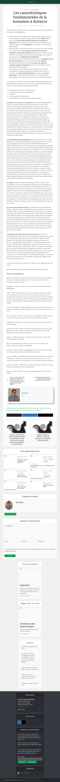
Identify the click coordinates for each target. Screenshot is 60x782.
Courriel (24, 541)
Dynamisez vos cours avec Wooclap (22, 476)
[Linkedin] (19, 722)
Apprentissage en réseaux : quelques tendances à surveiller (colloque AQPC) (42, 379)
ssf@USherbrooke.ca (23, 707)
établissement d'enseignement (17, 408)
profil (19, 746)
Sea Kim (41, 25)
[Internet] (23, 722)
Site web (40, 541)
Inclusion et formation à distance (40, 477)
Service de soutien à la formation (32, 780)
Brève (44, 456)
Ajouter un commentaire (30, 25)
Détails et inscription (25, 596)
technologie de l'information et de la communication (26, 410)
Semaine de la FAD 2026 (48, 486)
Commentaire (8, 526)
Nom (6, 541)
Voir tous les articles (10, 514)
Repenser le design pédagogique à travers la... (22, 461)
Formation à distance (22, 456)
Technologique (34, 9)
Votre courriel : (21, 756)
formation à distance (33, 408)
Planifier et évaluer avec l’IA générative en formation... (42, 466)
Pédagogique (25, 9)
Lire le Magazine (24, 633)
